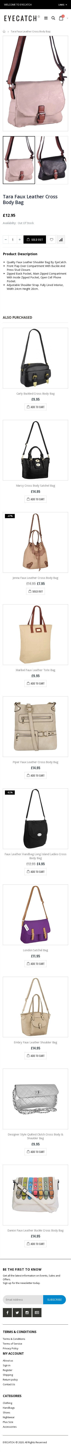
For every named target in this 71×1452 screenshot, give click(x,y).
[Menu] (46, 18)
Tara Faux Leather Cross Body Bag (30, 199)
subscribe (54, 1299)
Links (61, 4)
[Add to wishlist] (52, 239)
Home (4, 31)
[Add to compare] (61, 239)
